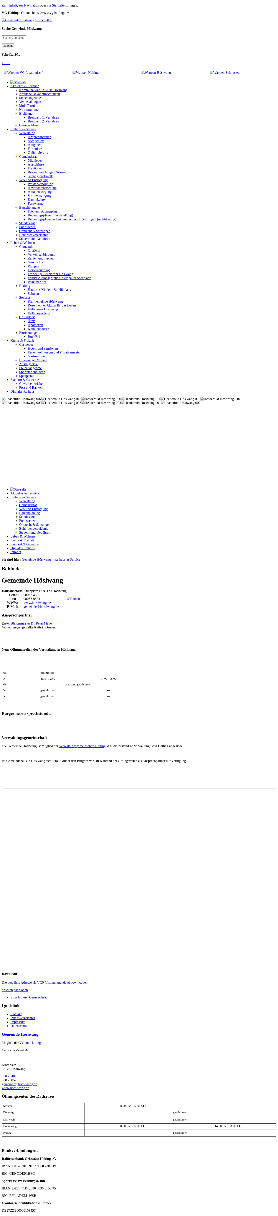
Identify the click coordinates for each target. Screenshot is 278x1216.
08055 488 (9, 1076)
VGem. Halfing (30, 1043)
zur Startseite (56, 5)
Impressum (17, 1022)
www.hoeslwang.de (37, 603)
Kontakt (16, 1014)
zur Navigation (29, 5)
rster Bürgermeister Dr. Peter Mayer (28, 623)
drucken (7, 990)
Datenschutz (18, 1026)
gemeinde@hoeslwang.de (41, 606)
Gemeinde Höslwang (20, 1034)
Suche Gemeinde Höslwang (22, 28)
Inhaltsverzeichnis (22, 1018)
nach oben (21, 990)
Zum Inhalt (9, 5)
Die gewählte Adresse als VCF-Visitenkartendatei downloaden (45, 982)
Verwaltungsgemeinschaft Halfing (82, 746)
